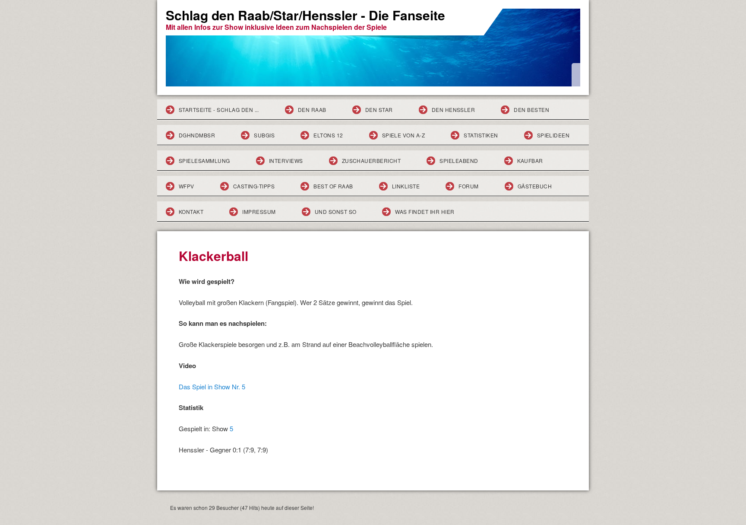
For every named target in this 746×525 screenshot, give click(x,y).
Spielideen (553, 135)
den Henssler (453, 109)
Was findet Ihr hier (424, 211)
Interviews (286, 160)
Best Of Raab (333, 186)
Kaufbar (530, 160)
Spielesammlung (204, 160)
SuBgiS (264, 135)
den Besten (531, 109)
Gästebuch (535, 186)
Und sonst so (336, 211)
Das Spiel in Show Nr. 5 (212, 386)
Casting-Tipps (254, 186)
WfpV (186, 186)
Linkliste (406, 186)
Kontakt (191, 211)
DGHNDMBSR (197, 135)
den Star (379, 109)
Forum (468, 186)
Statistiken (481, 135)
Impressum (258, 211)
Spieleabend (458, 160)
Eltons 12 (328, 135)
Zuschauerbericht (371, 160)
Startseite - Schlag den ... (219, 109)
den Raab (312, 109)
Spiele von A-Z (403, 135)
